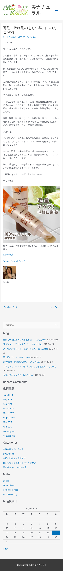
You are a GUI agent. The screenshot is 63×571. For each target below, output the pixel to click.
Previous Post (9, 307)
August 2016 (9, 436)
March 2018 (8, 413)
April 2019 (7, 404)
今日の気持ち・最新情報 (14, 458)
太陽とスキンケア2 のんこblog (18, 375)
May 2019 (7, 399)
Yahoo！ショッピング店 (14, 261)
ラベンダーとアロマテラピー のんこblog (22, 344)
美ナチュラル (41, 10)
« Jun (5, 549)
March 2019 (8, 408)
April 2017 (7, 427)
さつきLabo (8, 454)
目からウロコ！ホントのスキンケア (19, 463)
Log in (6, 481)
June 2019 (8, 395)
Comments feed (10, 490)
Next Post (56, 307)
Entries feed (8, 485)
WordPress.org (10, 494)
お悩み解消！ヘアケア (14, 37)
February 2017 (10, 431)
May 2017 (7, 422)
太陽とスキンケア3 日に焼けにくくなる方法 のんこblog (29, 366)
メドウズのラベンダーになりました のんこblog (25, 349)
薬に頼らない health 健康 (15, 467)
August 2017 (9, 417)
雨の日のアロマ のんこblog (16, 357)
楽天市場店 (8, 254)
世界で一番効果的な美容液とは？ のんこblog (24, 339)
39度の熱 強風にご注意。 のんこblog (21, 362)
